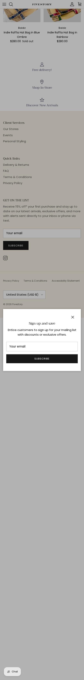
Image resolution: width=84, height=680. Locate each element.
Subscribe (42, 359)
